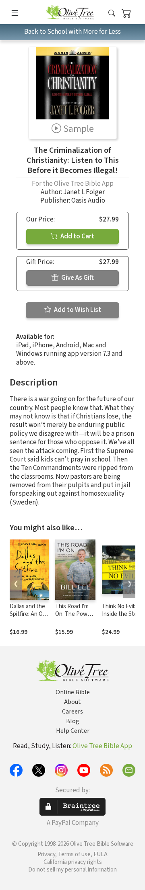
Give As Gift (77, 278)
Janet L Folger (84, 192)
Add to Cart (76, 236)
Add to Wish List (77, 310)
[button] (111, 13)
